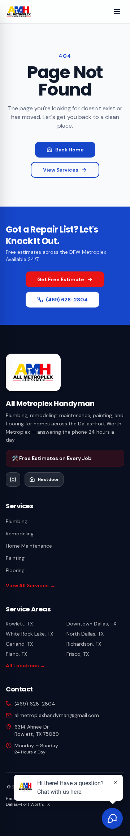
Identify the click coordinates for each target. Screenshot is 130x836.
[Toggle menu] (117, 11)
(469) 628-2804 (67, 299)
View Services (60, 170)
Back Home (69, 149)
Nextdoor (48, 479)
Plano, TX (16, 654)
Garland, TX (19, 644)
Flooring (15, 570)
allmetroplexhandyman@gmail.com (56, 715)
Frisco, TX (77, 654)
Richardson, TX (83, 644)
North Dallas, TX (85, 634)
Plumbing (16, 521)
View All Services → (30, 585)
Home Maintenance (29, 546)
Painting (15, 558)
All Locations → (25, 665)
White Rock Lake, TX (29, 634)
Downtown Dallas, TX (91, 623)
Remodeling (20, 533)
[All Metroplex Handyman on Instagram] (13, 479)
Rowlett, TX (19, 623)
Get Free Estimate (60, 279)
